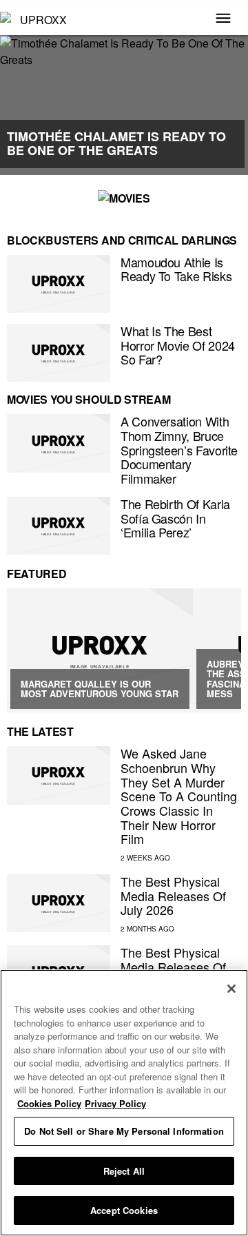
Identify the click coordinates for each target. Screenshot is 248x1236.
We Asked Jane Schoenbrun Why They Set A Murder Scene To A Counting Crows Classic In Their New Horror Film (179, 795)
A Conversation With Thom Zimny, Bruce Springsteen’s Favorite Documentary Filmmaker (179, 449)
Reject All (124, 1170)
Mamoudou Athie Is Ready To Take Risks (176, 269)
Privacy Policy (115, 1103)
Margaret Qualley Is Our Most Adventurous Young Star (99, 688)
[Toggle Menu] (223, 19)
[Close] (231, 989)
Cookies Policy (49, 1103)
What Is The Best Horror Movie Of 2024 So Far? (178, 345)
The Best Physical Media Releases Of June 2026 (173, 966)
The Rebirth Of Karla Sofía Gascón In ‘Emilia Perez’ (175, 518)
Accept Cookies (124, 1210)
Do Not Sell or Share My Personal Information (124, 1130)
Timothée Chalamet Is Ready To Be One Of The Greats (116, 143)
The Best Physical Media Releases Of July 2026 (173, 895)
